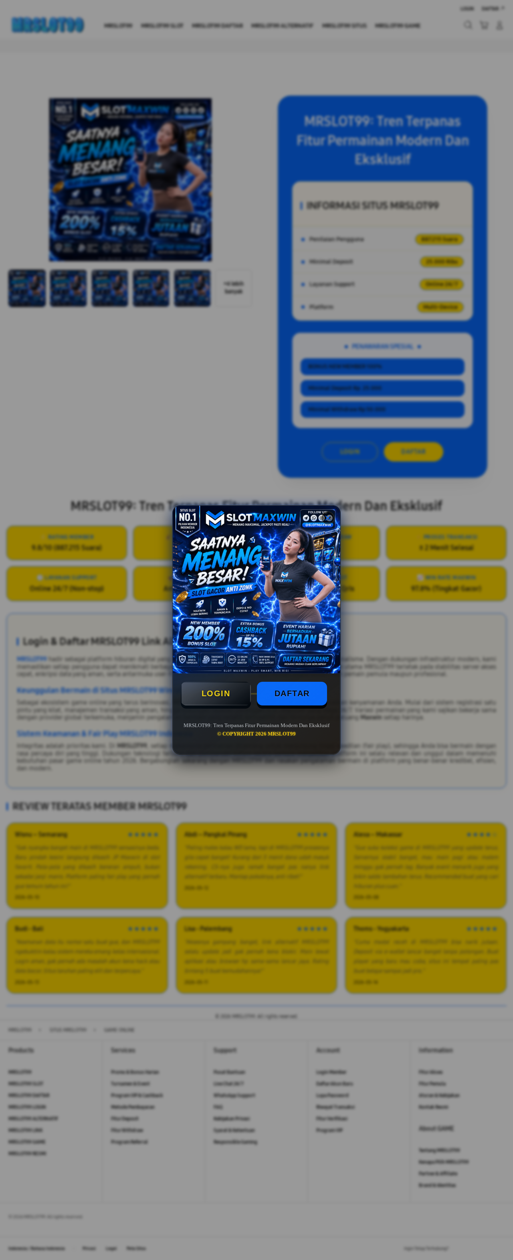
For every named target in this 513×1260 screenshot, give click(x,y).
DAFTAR (292, 693)
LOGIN (216, 693)
